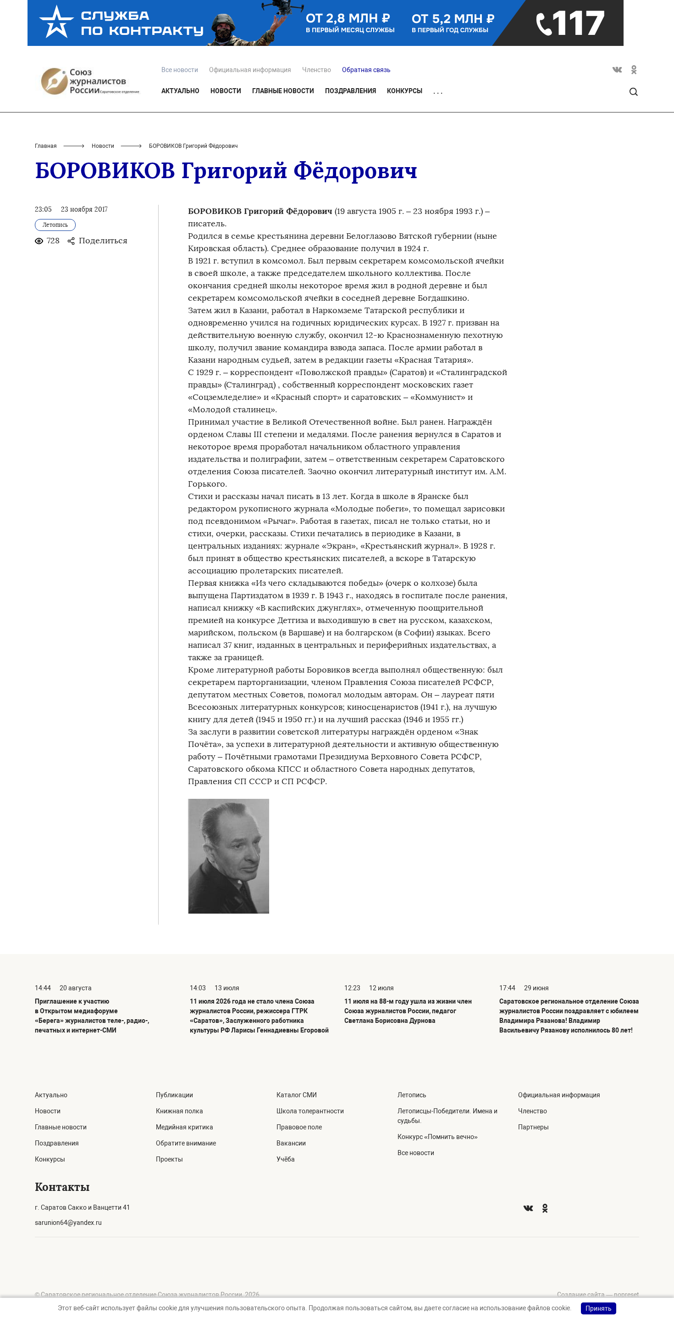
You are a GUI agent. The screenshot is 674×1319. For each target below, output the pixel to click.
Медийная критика (184, 1127)
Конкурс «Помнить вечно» (438, 1136)
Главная (46, 146)
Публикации (174, 1095)
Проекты (169, 1159)
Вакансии (291, 1143)
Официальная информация (250, 69)
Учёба (285, 1159)
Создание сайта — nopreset (598, 1294)
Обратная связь (366, 69)
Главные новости (283, 91)
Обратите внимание (186, 1143)
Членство (316, 69)
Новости (225, 91)
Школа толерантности (310, 1111)
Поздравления (350, 91)
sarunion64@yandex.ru (68, 1222)
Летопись (412, 1095)
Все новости (416, 1152)
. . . (437, 91)
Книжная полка (179, 1111)
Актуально (180, 91)
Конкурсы (404, 91)
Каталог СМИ (296, 1095)
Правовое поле (299, 1127)
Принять (599, 1308)
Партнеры (533, 1127)
